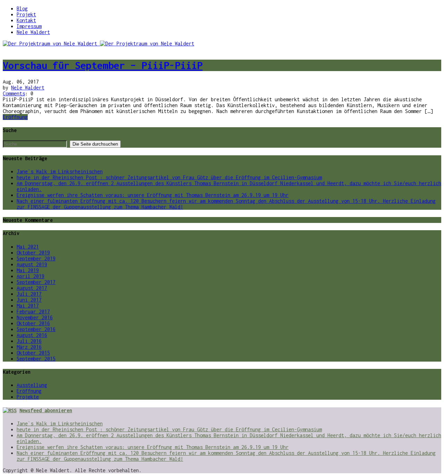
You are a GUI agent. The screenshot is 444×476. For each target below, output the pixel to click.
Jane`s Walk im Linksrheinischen (60, 171)
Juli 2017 (29, 294)
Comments (14, 93)
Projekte (28, 397)
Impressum (29, 26)
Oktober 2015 (33, 353)
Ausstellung (32, 385)
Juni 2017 (29, 300)
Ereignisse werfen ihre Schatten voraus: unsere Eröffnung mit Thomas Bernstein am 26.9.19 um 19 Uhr (153, 195)
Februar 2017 (33, 311)
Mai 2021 (28, 247)
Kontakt (26, 20)
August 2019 (32, 264)
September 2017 (36, 282)
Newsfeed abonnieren (45, 410)
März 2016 (29, 347)
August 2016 (32, 335)
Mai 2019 (28, 270)
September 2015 (36, 359)
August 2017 (32, 288)
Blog (22, 8)
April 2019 (30, 276)
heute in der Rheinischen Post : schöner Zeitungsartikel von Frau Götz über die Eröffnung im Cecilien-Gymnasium (169, 177)
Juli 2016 (29, 341)
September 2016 (36, 329)
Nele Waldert (33, 32)
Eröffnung (15, 117)
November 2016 (35, 317)
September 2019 (36, 258)
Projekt (26, 14)
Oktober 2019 (33, 253)
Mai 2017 (28, 306)
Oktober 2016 (33, 323)
